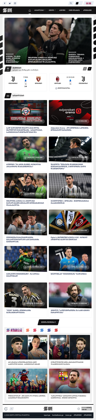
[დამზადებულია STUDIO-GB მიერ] (79, 409)
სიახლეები (39, 10)
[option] (26, 82)
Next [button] (89, 69)
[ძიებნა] (71, 3)
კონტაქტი (87, 10)
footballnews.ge (57, 415)
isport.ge (47, 415)
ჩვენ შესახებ (74, 10)
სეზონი (62, 10)
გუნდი (52, 10)
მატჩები (17, 68)
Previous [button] (85, 69)
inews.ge (68, 415)
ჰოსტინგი (78, 415)
